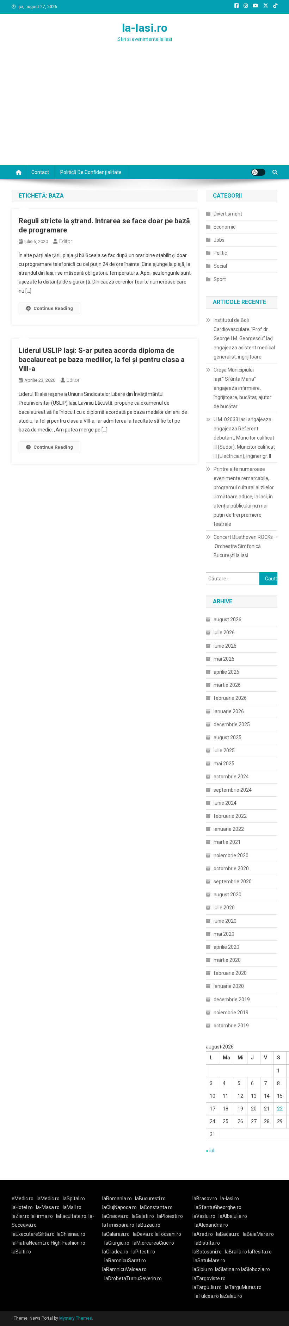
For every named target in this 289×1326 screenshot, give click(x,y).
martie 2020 (227, 960)
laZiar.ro (21, 1216)
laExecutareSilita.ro (33, 1234)
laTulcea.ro (207, 1296)
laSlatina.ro (227, 1269)
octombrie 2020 (231, 868)
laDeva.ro (143, 1234)
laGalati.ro (143, 1216)
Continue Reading (53, 308)
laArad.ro (202, 1234)
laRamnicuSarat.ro (125, 1260)
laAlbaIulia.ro (233, 1216)
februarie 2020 (230, 973)
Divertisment (228, 214)
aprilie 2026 (226, 672)
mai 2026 (224, 659)
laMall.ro (72, 1207)
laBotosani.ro (207, 1252)
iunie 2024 (225, 803)
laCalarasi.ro (116, 1234)
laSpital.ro (74, 1198)
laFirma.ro (42, 1216)
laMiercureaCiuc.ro (153, 1243)
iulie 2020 (224, 907)
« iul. (210, 1150)
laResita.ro (260, 1252)
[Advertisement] (144, 112)
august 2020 (227, 894)
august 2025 (227, 737)
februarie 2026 (230, 698)
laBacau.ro (228, 1234)
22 (280, 1109)
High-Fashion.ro (68, 1243)
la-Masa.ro (48, 1207)
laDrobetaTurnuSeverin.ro (133, 1278)
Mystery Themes (75, 1318)
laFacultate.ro (71, 1216)
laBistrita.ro (207, 1243)
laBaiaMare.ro (258, 1234)
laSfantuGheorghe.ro (218, 1207)
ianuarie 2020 (229, 986)
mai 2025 (224, 763)
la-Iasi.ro (144, 28)
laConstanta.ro (156, 1207)
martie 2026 (227, 685)
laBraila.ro (236, 1252)
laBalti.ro (21, 1252)
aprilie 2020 (226, 947)
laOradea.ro (115, 1252)
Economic (224, 227)
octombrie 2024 (231, 776)
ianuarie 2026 (229, 711)
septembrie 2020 (233, 881)
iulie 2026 (224, 632)
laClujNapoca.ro (119, 1207)
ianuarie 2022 (229, 829)
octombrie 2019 (231, 1025)
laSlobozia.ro (255, 1269)
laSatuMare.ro (209, 1260)
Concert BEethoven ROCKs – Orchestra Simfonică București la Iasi (245, 546)
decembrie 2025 (232, 724)
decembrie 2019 (232, 999)
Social (220, 266)
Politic (220, 253)
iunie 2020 (225, 921)
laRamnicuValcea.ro (124, 1269)
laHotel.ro (22, 1207)
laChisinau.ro (71, 1234)
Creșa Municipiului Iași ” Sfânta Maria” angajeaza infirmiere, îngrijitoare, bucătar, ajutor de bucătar (242, 388)
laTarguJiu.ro (208, 1287)
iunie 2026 (225, 646)
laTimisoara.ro (118, 1225)
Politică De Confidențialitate (91, 172)
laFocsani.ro (167, 1234)
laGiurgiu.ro (118, 1243)
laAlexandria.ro (211, 1225)
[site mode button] (258, 172)
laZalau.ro (231, 1296)
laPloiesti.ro (170, 1216)
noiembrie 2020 (231, 855)
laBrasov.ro (204, 1198)
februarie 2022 (230, 816)
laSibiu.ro (202, 1269)
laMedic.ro (49, 1198)
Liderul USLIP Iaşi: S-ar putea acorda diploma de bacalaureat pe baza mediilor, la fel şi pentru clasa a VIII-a (102, 359)
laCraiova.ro (115, 1216)
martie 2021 (227, 842)
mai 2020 (224, 934)
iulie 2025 (224, 750)
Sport (220, 279)
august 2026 (227, 619)
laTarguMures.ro (243, 1287)
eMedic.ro (22, 1198)
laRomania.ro (117, 1198)
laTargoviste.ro (209, 1278)
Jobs (219, 240)
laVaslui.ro (205, 1216)
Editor (65, 241)
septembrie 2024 (233, 790)
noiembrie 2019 (231, 1012)
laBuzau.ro (148, 1225)
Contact (40, 172)
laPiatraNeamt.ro (31, 1243)
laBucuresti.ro (150, 1198)
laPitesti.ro (143, 1252)
